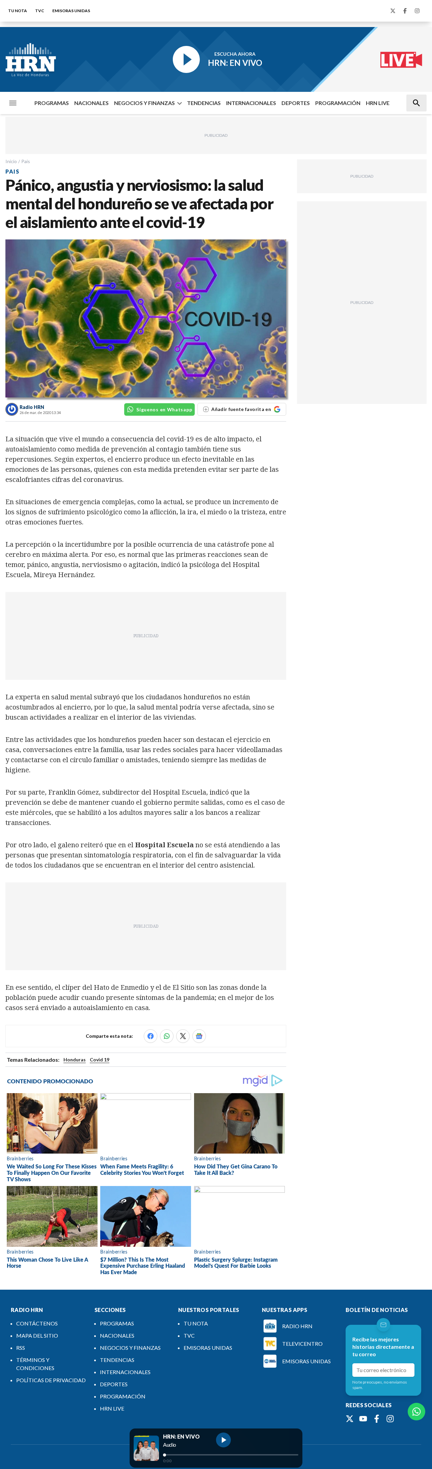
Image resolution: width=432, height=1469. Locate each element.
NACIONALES (91, 103)
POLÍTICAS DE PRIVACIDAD (51, 1380)
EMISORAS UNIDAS (71, 10)
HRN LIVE (377, 103)
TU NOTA (17, 10)
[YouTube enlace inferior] (363, 1419)
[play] (223, 1440)
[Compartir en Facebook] (150, 1036)
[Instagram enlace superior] (417, 11)
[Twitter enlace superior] (393, 11)
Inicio (11, 161)
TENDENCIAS (204, 103)
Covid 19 (99, 1059)
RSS (20, 1347)
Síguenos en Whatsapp (164, 409)
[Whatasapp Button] (416, 1411)
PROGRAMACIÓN (337, 103)
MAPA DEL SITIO (37, 1335)
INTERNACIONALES (251, 103)
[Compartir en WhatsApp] (166, 1036)
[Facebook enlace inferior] (377, 1419)
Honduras (74, 1059)
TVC (39, 10)
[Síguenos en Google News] (199, 1036)
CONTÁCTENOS (37, 1323)
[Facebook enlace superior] (405, 11)
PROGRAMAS (51, 103)
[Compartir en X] (183, 1036)
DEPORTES (295, 103)
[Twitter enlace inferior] (350, 1419)
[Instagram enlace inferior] (390, 1419)
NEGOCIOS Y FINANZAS (144, 103)
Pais (25, 161)
